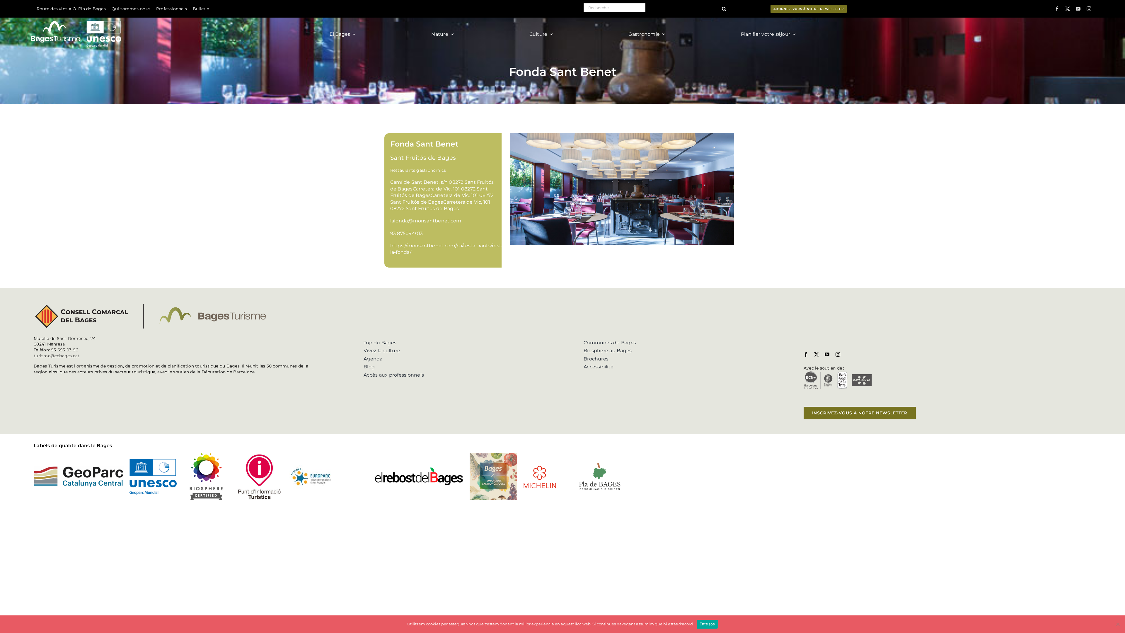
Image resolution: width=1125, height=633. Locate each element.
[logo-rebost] (419, 469)
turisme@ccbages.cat (57, 355)
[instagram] (1089, 8)
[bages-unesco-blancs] (76, 19)
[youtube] (1078, 8)
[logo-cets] (311, 467)
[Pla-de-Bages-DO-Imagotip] (599, 463)
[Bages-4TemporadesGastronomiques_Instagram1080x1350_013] (493, 455)
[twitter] (1067, 8)
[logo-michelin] (540, 467)
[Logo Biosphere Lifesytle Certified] (206, 455)
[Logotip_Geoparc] (79, 468)
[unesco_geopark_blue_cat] (153, 461)
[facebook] (1057, 8)
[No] (1118, 624)
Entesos (707, 624)
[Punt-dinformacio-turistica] (259, 455)
